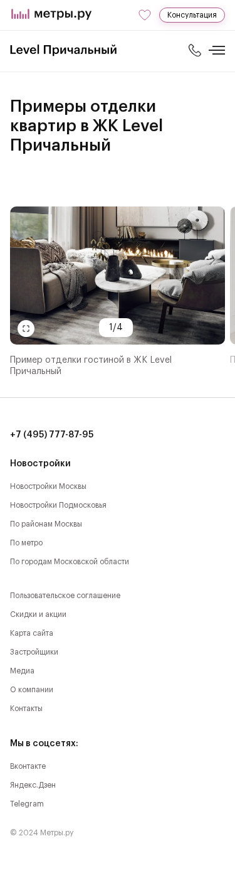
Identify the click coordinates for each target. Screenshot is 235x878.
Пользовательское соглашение (65, 595)
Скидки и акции (38, 614)
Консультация (192, 15)
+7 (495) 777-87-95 (52, 435)
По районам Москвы (46, 524)
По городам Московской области (69, 561)
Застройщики (34, 652)
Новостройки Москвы (48, 486)
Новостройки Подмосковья (58, 505)
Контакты (26, 708)
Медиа (22, 671)
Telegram (27, 804)
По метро (26, 543)
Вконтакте (28, 766)
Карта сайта (31, 633)
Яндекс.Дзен (33, 785)
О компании (31, 689)
